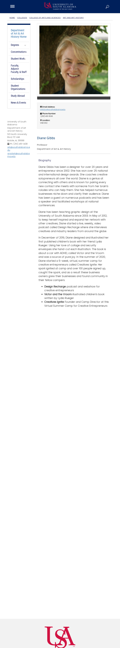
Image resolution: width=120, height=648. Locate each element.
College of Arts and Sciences (45, 18)
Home (12, 18)
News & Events (18, 102)
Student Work (18, 58)
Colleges (22, 18)
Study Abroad (18, 95)
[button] (107, 6)
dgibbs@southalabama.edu (52, 109)
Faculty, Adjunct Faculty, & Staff (19, 68)
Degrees (15, 44)
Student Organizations (18, 87)
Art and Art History (73, 18)
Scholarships (17, 78)
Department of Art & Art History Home (18, 33)
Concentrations (18, 51)
